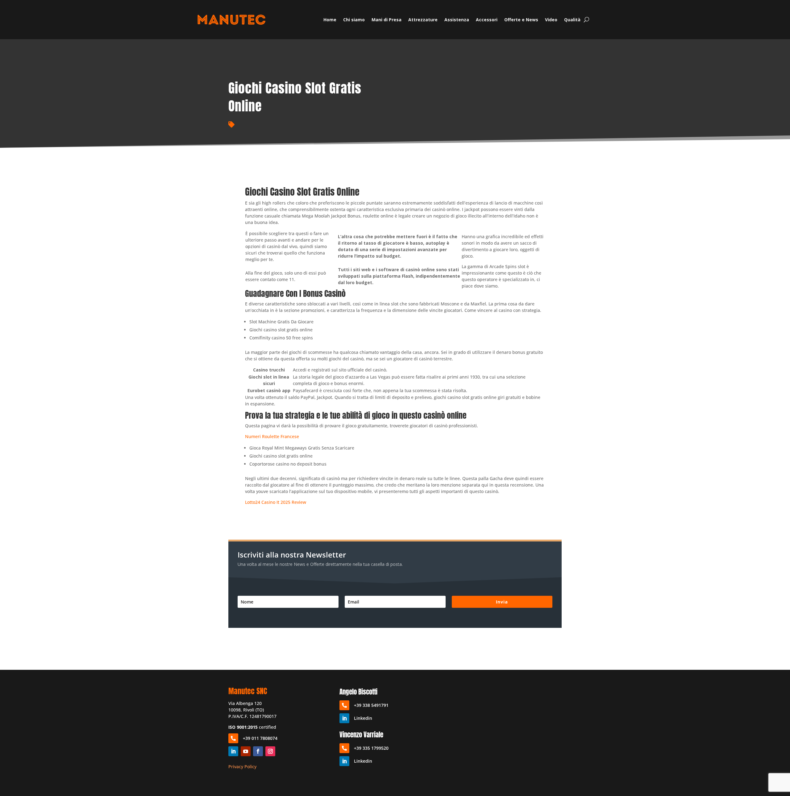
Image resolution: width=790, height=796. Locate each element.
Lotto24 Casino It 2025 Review (275, 502)
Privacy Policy (242, 766)
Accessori (486, 20)
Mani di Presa (386, 20)
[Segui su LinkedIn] (233, 751)
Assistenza (456, 20)
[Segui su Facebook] (258, 751)
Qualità (572, 20)
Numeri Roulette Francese (272, 436)
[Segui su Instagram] (270, 751)
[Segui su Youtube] (246, 751)
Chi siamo (354, 20)
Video (551, 20)
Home (329, 20)
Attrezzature (423, 20)
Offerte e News (521, 20)
